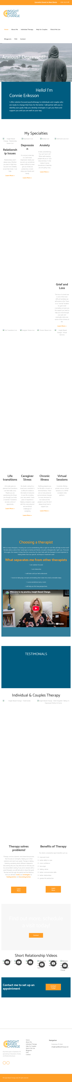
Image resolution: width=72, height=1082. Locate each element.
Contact (36, 935)
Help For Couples (31, 1046)
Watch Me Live (30, 1048)
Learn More (19, 890)
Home (28, 1040)
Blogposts (29, 1050)
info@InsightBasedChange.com (60, 1047)
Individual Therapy (31, 1044)
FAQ (27, 1052)
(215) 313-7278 (64, 2)
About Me (29, 1042)
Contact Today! (53, 987)
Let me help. (11, 67)
